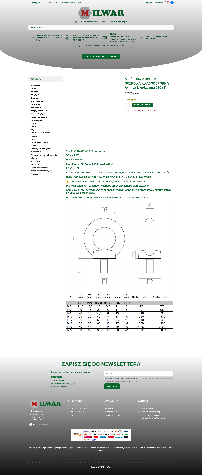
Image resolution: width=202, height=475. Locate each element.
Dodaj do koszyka (143, 105)
